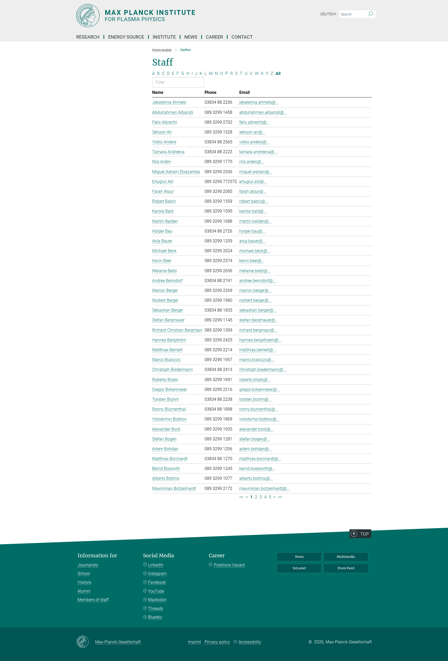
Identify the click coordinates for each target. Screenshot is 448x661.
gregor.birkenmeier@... (259, 389)
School (84, 573)
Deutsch (328, 14)
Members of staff (93, 599)
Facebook (157, 582)
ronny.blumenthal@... (258, 409)
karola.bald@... (253, 211)
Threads (155, 608)
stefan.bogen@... (254, 439)
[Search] (370, 14)
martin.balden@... (255, 221)
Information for (97, 556)
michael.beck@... (254, 250)
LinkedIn (155, 564)
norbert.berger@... (255, 300)
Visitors (84, 582)
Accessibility (250, 641)
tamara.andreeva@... (258, 151)
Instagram (157, 573)
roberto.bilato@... (255, 379)
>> (280, 497)
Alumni (84, 591)
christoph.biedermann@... (262, 369)
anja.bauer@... (252, 240)
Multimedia (346, 557)
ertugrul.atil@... (253, 181)
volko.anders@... (254, 141)
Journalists (88, 564)
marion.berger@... (255, 290)
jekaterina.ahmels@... (259, 102)
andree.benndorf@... (257, 280)
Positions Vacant (229, 564)
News (299, 557)
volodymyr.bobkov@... (259, 419)
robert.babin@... (253, 201)
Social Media (158, 556)
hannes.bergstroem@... (260, 339)
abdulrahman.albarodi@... (263, 112)
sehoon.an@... (252, 132)
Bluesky (155, 617)
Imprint (194, 641)
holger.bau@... (252, 231)
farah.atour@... (253, 191)
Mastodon (157, 599)
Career (217, 556)
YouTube (156, 591)
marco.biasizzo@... (256, 359)
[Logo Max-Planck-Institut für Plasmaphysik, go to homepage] (173, 15)
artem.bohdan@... (255, 448)
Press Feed (346, 568)
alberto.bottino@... (256, 478)
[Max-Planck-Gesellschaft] (85, 642)
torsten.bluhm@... (255, 399)
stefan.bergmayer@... (258, 320)
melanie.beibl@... (255, 270)
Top (364, 534)
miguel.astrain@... (255, 171)
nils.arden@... (251, 161)
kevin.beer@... (252, 260)
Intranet (299, 568)
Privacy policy (217, 641)
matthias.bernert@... (257, 349)
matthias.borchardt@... (260, 458)
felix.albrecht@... (254, 122)
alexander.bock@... (256, 429)
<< (241, 497)
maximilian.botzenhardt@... (264, 488)
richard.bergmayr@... (258, 330)
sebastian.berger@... (258, 310)
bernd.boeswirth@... (257, 468)
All (278, 73)
